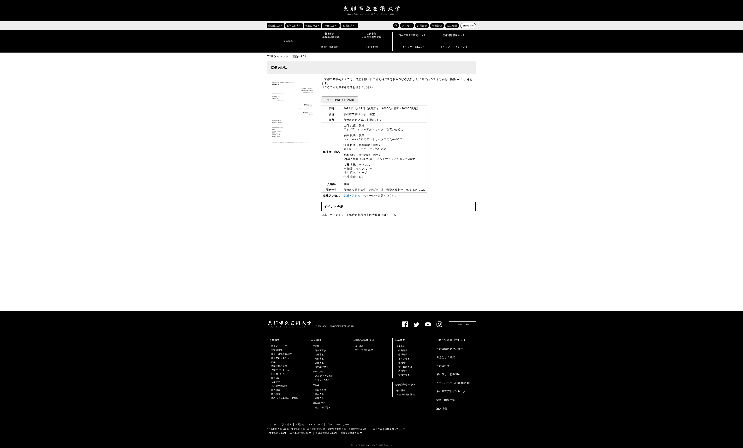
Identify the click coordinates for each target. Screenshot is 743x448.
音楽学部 (400, 340)
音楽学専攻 (404, 374)
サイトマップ (316, 424)
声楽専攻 (402, 370)
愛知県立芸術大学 (324, 433)
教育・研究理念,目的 (281, 354)
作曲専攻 (402, 350)
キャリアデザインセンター (452, 391)
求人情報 (275, 390)
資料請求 (437, 25)
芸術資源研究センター (449, 348)
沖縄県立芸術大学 (350, 433)
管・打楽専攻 (405, 367)
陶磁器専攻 (320, 390)
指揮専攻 (402, 354)
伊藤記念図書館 (445, 357)
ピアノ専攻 (404, 358)
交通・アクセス (353, 195)
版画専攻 (319, 362)
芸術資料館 (443, 365)
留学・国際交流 (445, 400)
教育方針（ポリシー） (282, 358)
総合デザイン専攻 (324, 376)
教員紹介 (275, 378)
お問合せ (422, 25)
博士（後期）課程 (364, 350)
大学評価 (275, 382)
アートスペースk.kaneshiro (453, 382)
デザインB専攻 (322, 380)
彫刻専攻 (319, 358)
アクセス (407, 25)
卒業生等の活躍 (279, 366)
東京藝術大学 (276, 433)
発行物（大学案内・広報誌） (286, 398)
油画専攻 (319, 354)
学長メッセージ (279, 346)
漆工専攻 (319, 394)
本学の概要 (276, 350)
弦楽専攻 (402, 362)
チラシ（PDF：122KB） (340, 100)
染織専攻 (319, 398)
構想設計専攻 (322, 367)
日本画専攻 (320, 350)
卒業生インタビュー (281, 370)
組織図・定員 (278, 374)
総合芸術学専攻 (323, 407)
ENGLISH (468, 25)
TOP (270, 56)
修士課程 (359, 346)
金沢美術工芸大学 (299, 433)
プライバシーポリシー (337, 424)
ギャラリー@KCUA (448, 374)
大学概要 (274, 340)
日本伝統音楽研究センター (452, 340)
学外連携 (275, 394)
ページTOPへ (462, 324)
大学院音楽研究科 (405, 384)
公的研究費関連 (279, 386)
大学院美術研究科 (363, 340)
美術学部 (316, 340)
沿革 (273, 362)
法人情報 (452, 25)
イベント (282, 56)
